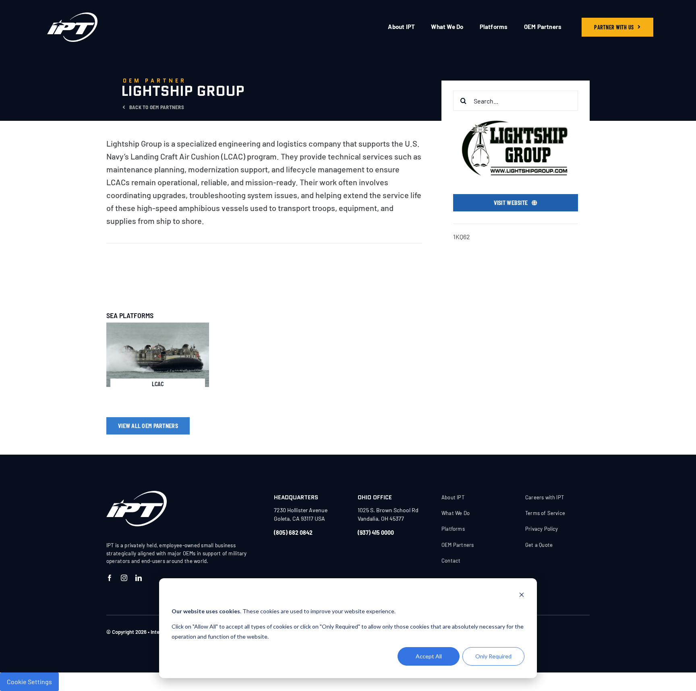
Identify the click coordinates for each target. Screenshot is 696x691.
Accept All (429, 656)
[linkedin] (138, 578)
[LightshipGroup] (136, 494)
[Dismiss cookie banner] (521, 596)
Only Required (493, 656)
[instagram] (124, 578)
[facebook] (109, 578)
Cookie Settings (29, 681)
